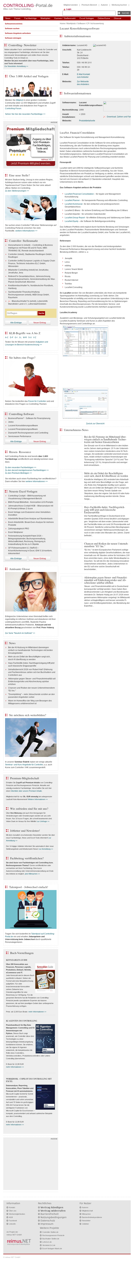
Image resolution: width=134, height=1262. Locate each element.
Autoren (104, 5)
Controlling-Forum (13, 108)
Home (62, 23)
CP (88, 23)
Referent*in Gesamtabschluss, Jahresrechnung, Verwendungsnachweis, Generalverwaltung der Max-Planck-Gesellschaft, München (31, 279)
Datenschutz (48, 1220)
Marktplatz (45, 18)
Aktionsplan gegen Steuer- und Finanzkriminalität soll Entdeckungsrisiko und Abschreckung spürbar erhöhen (32, 681)
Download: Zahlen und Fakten (120, 117)
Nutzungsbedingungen (54, 1217)
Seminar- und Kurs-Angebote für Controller (24, 764)
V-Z (35, 337)
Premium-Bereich (89, 5)
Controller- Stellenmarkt (23, 241)
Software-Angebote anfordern (18, 33)
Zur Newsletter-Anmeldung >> (16, 66)
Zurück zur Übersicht (95, 423)
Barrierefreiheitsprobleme (92, 1217)
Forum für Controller (37, 401)
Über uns (12, 1211)
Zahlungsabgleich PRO (18, 528)
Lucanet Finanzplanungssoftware (23, 429)
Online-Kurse (104, 18)
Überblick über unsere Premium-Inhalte (26, 791)
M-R (25, 337)
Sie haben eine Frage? (22, 357)
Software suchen (12, 28)
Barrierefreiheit (50, 1214)
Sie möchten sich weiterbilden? (27, 715)
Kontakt (12, 1207)
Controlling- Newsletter (22, 45)
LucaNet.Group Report (75, 217)
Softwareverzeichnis (13, 24)
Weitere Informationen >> (38, 799)
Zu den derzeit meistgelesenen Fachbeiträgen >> (27, 470)
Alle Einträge (16, 322)
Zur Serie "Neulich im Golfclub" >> (20, 633)
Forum (17, 18)
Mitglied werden (71, 5)
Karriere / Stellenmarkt (65, 18)
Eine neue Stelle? (19, 175)
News (7, 18)
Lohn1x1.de (47, 1242)
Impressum (47, 1224)
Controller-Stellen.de (50, 1232)
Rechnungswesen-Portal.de (53, 1235)
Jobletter (85, 1224)
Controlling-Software (21, 414)
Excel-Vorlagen (87, 18)
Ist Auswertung (97, 23)
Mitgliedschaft (87, 1211)
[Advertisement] (30, 1165)
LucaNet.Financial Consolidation (79, 194)
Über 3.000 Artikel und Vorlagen (28, 76)
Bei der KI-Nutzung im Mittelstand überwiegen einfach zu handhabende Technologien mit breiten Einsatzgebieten (30, 650)
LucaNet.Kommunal (73, 204)
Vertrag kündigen (52, 1207)
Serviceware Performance (19, 436)
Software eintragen (13, 38)
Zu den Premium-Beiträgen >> (18, 473)
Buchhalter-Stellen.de (50, 1239)
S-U (30, 337)
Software (81, 23)
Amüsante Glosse (19, 569)
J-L (20, 337)
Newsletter (86, 1221)
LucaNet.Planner (72, 200)
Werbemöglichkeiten (17, 1214)
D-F (11, 337)
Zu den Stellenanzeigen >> (17, 191)
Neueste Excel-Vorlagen (23, 491)
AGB (11, 1217)
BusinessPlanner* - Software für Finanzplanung (29, 418)
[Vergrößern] (85, 356)
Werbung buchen (119, 5)
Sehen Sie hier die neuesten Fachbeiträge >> (25, 114)
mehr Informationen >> (37, 1012)
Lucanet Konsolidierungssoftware (23, 425)
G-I (16, 337)
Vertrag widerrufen (53, 1210)
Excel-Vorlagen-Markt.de (52, 1249)
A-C (6, 337)
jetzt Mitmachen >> (32, 874)
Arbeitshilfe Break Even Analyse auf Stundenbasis (30, 518)
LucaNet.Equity (71, 221)
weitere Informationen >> (26, 231)
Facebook (13, 1221)
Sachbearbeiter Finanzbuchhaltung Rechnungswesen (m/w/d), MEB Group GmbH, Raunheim (28, 295)
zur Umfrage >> (43, 821)
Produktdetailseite (87, 120)
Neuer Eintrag (40, 322)
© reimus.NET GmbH (11, 1257)
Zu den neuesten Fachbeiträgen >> (20, 467)
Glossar (117, 18)
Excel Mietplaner (15, 532)
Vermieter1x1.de (48, 1245)
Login (68, 9)
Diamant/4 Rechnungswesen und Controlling (28, 433)
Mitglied (19, 100)
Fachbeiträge (30, 18)
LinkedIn (12, 1224)
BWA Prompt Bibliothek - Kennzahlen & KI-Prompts (30, 502)
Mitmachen (86, 1214)
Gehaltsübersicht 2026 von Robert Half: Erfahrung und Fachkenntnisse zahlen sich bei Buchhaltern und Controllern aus (31, 672)
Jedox (11, 422)
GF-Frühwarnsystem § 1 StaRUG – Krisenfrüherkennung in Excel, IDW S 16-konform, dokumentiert (30, 551)
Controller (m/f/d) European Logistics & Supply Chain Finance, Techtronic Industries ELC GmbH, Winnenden (31, 263)
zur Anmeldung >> (46, 849)
